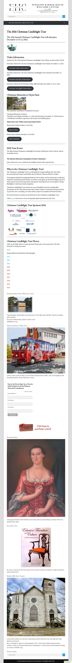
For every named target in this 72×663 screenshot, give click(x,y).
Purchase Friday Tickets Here (19, 68)
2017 (8, 277)
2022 (8, 260)
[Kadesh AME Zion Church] (36, 607)
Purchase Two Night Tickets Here (20, 88)
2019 (8, 270)
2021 (8, 263)
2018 (8, 274)
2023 (8, 256)
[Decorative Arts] (36, 547)
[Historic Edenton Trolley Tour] (36, 373)
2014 (8, 280)
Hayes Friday (13, 130)
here (12, 198)
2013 (8, 284)
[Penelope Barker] (36, 478)
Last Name (11, 407)
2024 (8, 250)
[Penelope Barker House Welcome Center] (20, 312)
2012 (8, 287)
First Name (11, 400)
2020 (8, 267)
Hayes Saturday (14, 139)
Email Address (12, 393)
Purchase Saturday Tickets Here (20, 79)
